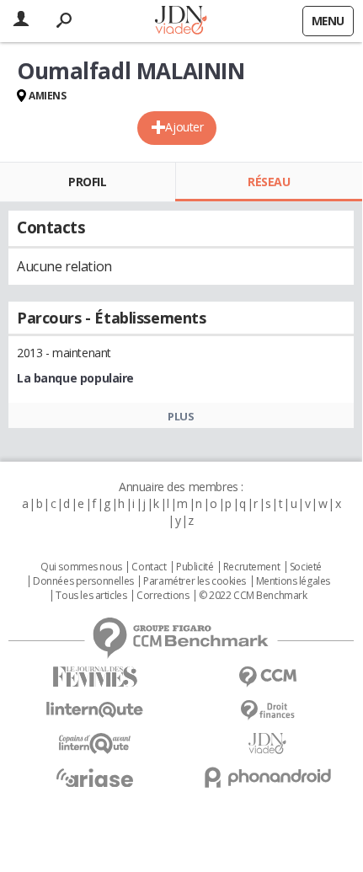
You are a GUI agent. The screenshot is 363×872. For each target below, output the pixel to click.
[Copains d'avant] (94, 743)
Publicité (194, 567)
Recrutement (251, 567)
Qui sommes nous (81, 567)
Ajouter (184, 127)
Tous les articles (91, 596)
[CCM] (267, 676)
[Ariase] (94, 777)
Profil (87, 182)
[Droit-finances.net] (267, 710)
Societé (306, 567)
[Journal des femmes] (94, 676)
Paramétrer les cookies (194, 581)
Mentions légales (293, 581)
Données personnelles (83, 581)
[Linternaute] (94, 710)
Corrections (162, 596)
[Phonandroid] (267, 777)
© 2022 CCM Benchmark (253, 596)
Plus (181, 416)
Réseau (269, 182)
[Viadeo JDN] (267, 743)
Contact (148, 567)
